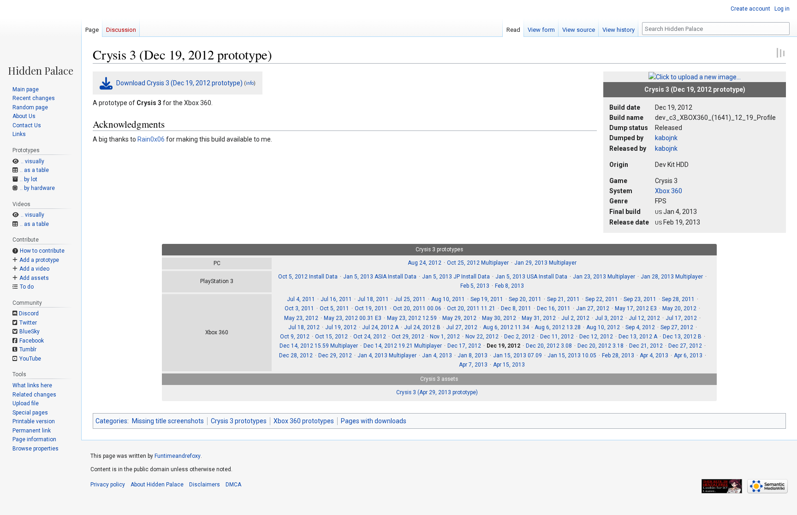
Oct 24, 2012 (369, 336)
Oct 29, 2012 (408, 336)
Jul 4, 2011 (301, 299)
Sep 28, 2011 (678, 299)
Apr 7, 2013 (473, 364)
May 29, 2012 (459, 318)
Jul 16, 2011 (336, 299)
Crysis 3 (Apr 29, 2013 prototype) (437, 392)
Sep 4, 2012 (640, 327)
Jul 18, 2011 (373, 299)
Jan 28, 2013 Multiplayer (672, 276)
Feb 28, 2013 (618, 355)
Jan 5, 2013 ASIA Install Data (379, 276)
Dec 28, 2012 (296, 355)
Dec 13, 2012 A (638, 336)
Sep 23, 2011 (640, 299)
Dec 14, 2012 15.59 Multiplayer (319, 346)
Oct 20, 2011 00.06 (417, 308)
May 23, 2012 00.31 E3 (352, 318)
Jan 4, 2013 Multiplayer (386, 355)
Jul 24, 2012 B (422, 327)
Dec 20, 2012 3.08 (549, 346)
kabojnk (666, 138)
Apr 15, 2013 (509, 364)
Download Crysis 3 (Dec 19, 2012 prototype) (179, 83)
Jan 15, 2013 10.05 (571, 355)
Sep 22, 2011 (601, 299)
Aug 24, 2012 (424, 263)
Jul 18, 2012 (304, 327)
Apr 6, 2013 (688, 355)
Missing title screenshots (168, 421)
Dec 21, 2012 (646, 346)
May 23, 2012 (301, 318)
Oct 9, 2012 (294, 336)
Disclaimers (204, 484)
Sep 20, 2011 (525, 299)
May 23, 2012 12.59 (412, 318)
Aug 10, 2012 (603, 327)
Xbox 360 (668, 191)
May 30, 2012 (499, 318)
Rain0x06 (151, 139)
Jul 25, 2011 (410, 299)
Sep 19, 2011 (486, 299)
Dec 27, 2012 (685, 346)
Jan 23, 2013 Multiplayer (604, 276)
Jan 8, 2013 (473, 355)
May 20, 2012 (679, 308)
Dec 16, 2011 (554, 308)
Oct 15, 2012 (331, 336)
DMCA (233, 484)
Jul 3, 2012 (609, 318)
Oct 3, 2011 (299, 308)
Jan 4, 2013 (437, 355)
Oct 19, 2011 (371, 308)
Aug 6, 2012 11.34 (506, 327)
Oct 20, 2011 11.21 (471, 308)
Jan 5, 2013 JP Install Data (456, 276)
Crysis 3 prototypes (239, 421)
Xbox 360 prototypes (304, 421)
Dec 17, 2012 (464, 346)
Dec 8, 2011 (516, 308)
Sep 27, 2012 (676, 327)
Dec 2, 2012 (519, 336)
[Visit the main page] (40, 38)
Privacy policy (107, 484)
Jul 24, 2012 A (380, 327)
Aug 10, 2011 (448, 299)
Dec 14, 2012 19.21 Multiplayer (402, 346)
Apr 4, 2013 (654, 355)
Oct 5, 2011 (334, 308)
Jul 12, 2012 (644, 318)
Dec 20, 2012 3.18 (600, 346)
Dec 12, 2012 (596, 336)
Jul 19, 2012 (341, 327)
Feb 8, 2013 (509, 286)
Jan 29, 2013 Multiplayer (545, 263)
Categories (111, 421)
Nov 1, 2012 (445, 336)
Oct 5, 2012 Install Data (308, 276)
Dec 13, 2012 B (682, 336)
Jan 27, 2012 (592, 308)
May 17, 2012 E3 (636, 308)
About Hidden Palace (157, 484)
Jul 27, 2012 (461, 327)
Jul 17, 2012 (681, 318)
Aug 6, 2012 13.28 (558, 327)
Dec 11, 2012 (557, 336)
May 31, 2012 (539, 318)
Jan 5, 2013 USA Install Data (531, 276)
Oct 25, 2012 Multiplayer (478, 263)
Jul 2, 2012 (575, 318)
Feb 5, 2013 (474, 286)
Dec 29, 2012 (335, 355)
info (250, 83)
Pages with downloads (373, 421)
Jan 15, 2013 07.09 (517, 355)
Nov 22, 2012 (482, 336)
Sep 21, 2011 (563, 299)
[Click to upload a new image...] (694, 76)
